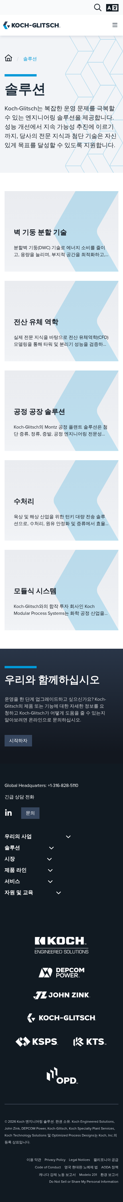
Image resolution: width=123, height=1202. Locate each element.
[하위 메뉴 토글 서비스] (50, 881)
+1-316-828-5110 (63, 785)
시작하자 (18, 740)
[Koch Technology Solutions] (90, 1042)
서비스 (12, 881)
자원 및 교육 (19, 892)
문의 (30, 813)
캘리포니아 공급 (106, 1159)
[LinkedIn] (8, 813)
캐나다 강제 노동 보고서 (57, 1174)
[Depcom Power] (61, 973)
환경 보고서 (109, 1174)
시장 (10, 859)
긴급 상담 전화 (19, 797)
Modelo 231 (88, 1174)
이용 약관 (34, 1159)
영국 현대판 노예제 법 (81, 1167)
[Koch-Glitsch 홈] (33, 25)
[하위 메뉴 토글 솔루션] (51, 848)
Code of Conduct (48, 1167)
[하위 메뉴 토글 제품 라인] (50, 870)
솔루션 (30, 58)
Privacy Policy (55, 1159)
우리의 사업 (18, 836)
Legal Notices (79, 1159)
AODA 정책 (109, 1167)
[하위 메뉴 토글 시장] (49, 859)
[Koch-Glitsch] (8, 58)
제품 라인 (16, 870)
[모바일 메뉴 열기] (115, 25)
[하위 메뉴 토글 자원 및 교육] (58, 892)
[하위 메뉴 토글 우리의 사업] (68, 836)
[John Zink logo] (61, 995)
